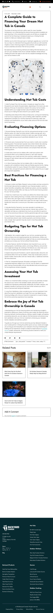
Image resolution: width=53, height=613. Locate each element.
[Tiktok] (7, 1)
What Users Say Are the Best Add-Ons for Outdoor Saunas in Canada (13, 373)
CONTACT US (34, 1)
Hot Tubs (33, 526)
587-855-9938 (17, 1)
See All (49, 347)
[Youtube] (9, 1)
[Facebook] (3, 1)
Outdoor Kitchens (35, 549)
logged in (13, 415)
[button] (5, 338)
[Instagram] (5, 1)
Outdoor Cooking (35, 588)
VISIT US (25, 1)
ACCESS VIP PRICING (46, 1)
